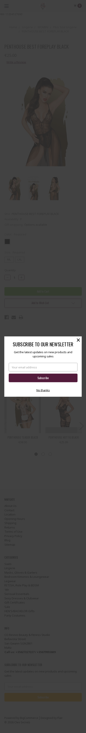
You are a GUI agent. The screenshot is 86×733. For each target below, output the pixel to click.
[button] (78, 339)
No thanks (43, 390)
